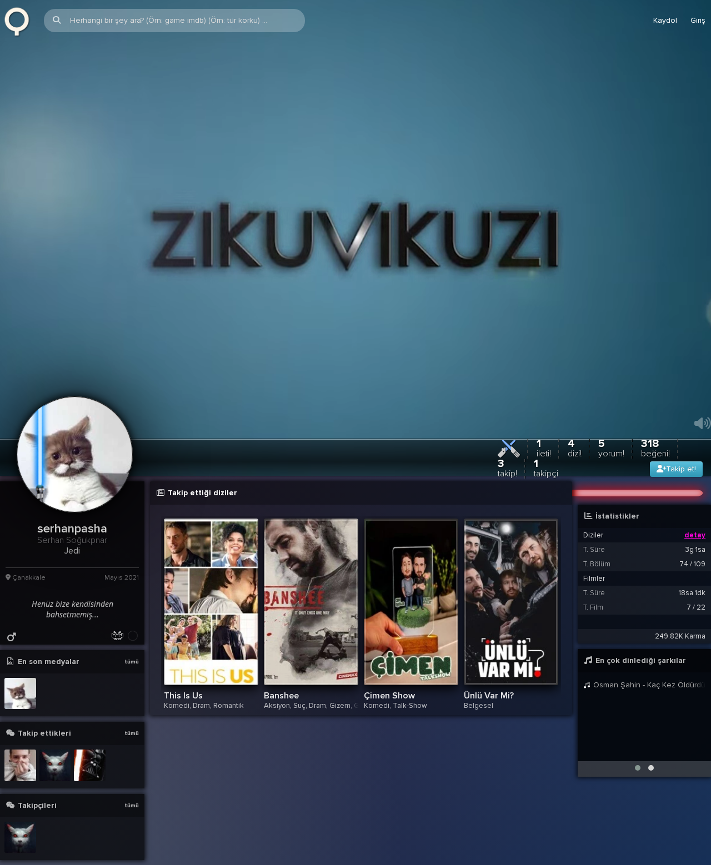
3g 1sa (695, 584)
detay (694, 569)
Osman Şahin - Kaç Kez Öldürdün (648, 719)
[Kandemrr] (55, 800)
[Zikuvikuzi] (20, 20)
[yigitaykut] (20, 800)
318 (655, 482)
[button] (637, 802)
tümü (131, 696)
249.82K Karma (680, 670)
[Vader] (90, 800)
